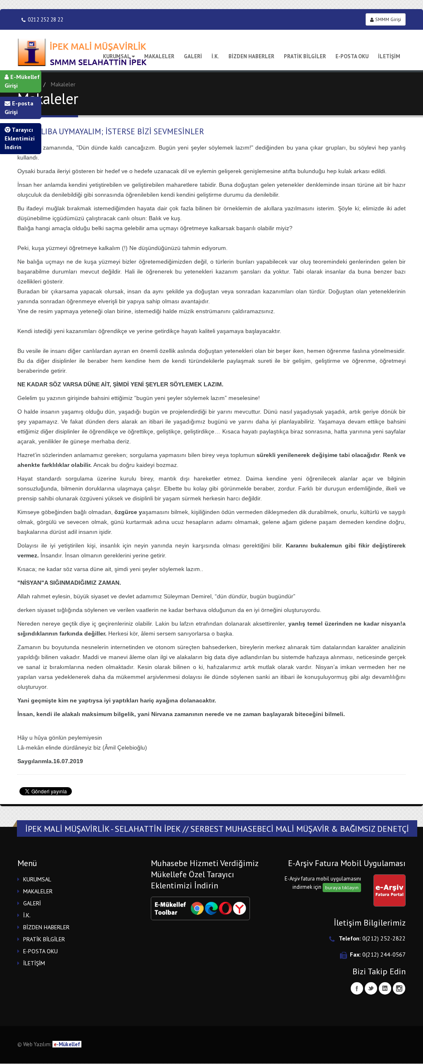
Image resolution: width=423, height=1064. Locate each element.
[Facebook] (357, 988)
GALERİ (193, 56)
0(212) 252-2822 (384, 938)
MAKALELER (159, 56)
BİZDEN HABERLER (251, 56)
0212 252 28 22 (45, 19)
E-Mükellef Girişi (22, 81)
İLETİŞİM (389, 56)
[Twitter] (371, 988)
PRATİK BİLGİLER (305, 56)
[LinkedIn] (385, 988)
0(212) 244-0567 (384, 954)
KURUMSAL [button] (37, 879)
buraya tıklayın (342, 887)
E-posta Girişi (19, 108)
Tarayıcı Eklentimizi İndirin (20, 138)
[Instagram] (399, 988)
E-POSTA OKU (351, 56)
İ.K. (215, 56)
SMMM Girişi (387, 19)
